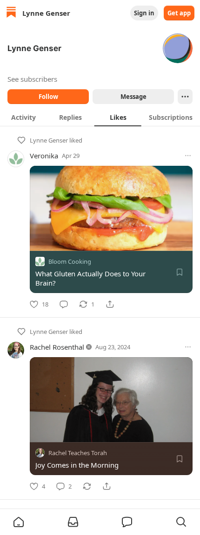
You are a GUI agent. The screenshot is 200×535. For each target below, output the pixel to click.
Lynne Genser (49, 140)
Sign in (144, 13)
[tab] (23, 117)
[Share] (110, 304)
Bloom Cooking (69, 261)
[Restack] (87, 486)
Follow (48, 96)
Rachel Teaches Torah (77, 453)
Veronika (44, 155)
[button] (18, 522)
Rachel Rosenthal (57, 347)
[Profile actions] (185, 96)
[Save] (179, 272)
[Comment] (64, 304)
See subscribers (32, 79)
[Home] (11, 13)
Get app (179, 13)
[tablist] (100, 117)
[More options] (187, 155)
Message (133, 96)
